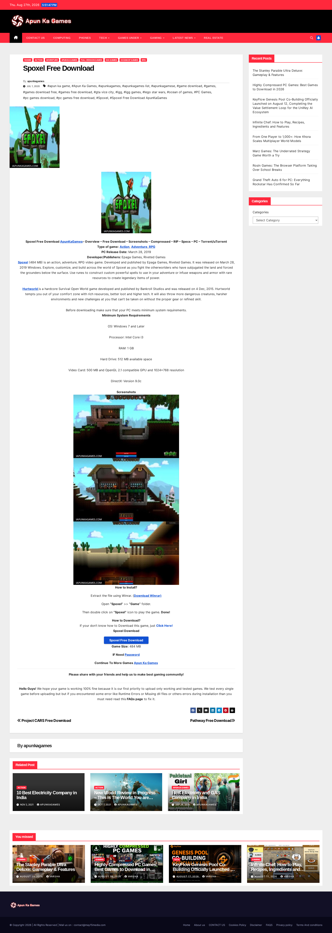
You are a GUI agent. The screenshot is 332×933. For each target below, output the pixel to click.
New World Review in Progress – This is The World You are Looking (124, 797)
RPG (144, 60)
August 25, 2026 (32, 876)
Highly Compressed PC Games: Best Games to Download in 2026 (126, 869)
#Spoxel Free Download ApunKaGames (138, 98)
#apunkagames (109, 86)
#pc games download (39, 98)
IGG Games (111, 60)
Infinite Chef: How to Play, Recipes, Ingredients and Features (276, 869)
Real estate (213, 37)
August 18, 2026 (110, 876)
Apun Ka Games (69, 60)
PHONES (85, 37)
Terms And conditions (309, 924)
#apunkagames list (135, 86)
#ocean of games (179, 92)
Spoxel (23, 262)
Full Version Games (91, 60)
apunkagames (35, 81)
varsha (55, 876)
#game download (189, 86)
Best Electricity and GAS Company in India (196, 795)
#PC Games (202, 92)
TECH (103, 37)
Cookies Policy (237, 924)
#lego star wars (154, 92)
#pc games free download (75, 98)
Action (38, 60)
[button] (311, 38)
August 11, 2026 (266, 876)
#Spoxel (102, 98)
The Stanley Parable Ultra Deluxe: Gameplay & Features (46, 867)
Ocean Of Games (129, 60)
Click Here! (164, 626)
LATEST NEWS (183, 37)
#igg (118, 92)
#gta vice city (104, 92)
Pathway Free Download (211, 720)
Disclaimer (256, 924)
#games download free (40, 92)
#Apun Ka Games (84, 86)
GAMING (156, 37)
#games (209, 86)
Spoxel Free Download (126, 640)
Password (132, 655)
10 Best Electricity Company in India (47, 795)
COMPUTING (62, 37)
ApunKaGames (71, 241)
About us (199, 924)
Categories (261, 212)
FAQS (269, 924)
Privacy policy (284, 924)
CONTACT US (35, 37)
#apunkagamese (163, 86)
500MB (27, 60)
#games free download (75, 92)
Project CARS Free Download (46, 720)
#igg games (132, 92)
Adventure (52, 60)
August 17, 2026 (188, 876)
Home (186, 924)
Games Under (129, 37)
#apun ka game (58, 86)
